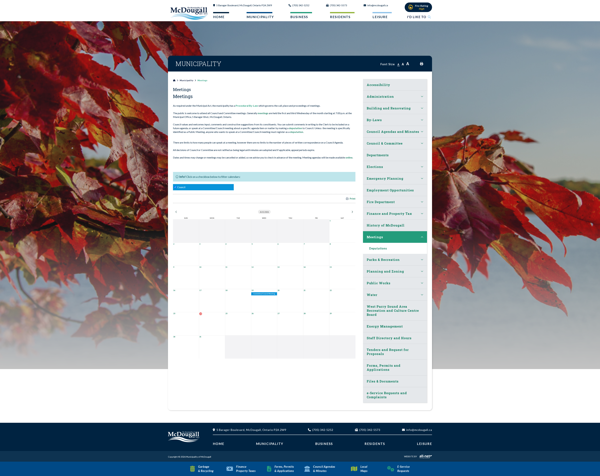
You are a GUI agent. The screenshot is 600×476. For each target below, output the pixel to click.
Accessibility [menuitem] (378, 85)
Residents (375, 444)
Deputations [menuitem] (378, 248)
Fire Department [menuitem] (381, 202)
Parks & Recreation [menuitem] (383, 260)
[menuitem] (219, 17)
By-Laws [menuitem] (374, 120)
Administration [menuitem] (380, 96)
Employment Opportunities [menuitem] (390, 190)
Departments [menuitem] (378, 155)
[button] (422, 96)
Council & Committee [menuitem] (385, 143)
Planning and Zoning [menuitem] (385, 271)
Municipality (186, 80)
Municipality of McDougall (189, 13)
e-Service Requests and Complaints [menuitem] (387, 395)
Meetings (203, 80)
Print (352, 198)
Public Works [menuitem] (378, 283)
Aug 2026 (264, 212)
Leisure (424, 444)
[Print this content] (422, 63)
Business (324, 444)
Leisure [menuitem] (380, 17)
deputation (295, 128)
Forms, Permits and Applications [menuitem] (383, 367)
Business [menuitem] (299, 17)
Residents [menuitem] (340, 17)
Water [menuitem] (372, 295)
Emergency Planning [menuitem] (385, 178)
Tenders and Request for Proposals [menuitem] (388, 352)
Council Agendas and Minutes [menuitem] (393, 132)
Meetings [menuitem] (375, 237)
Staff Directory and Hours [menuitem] (389, 338)
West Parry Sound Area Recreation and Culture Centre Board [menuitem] (393, 310)
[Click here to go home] (176, 80)
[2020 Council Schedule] (268, 113)
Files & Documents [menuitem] (383, 381)
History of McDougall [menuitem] (386, 225)
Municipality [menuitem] (258, 17)
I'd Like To (416, 17)
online (348, 157)
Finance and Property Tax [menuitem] (389, 214)
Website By (410, 456)
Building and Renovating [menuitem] (389, 108)
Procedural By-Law (247, 105)
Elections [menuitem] (375, 167)
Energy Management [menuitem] (385, 326)
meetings (263, 113)
